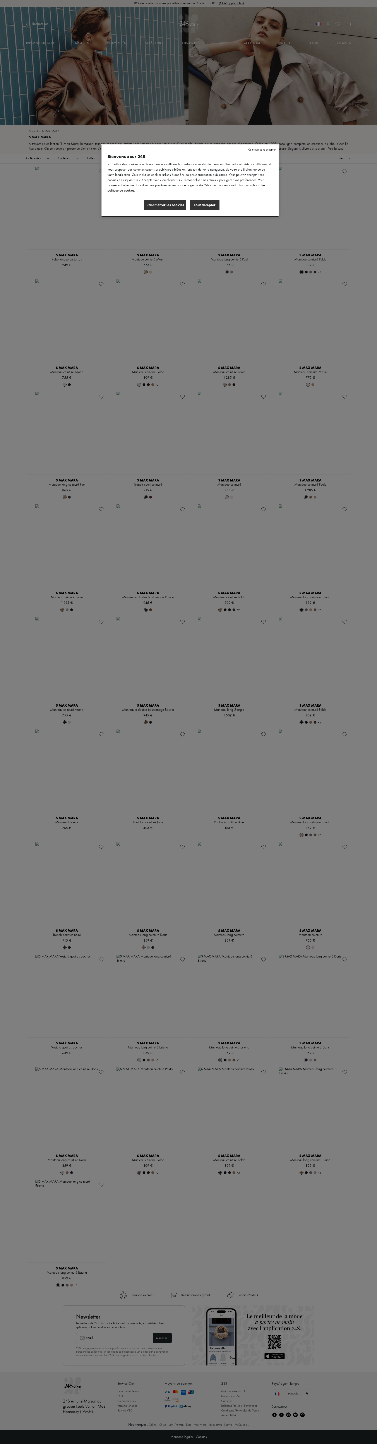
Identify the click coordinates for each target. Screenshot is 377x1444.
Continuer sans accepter (262, 149)
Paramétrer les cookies (165, 205)
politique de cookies (121, 190)
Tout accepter (205, 205)
